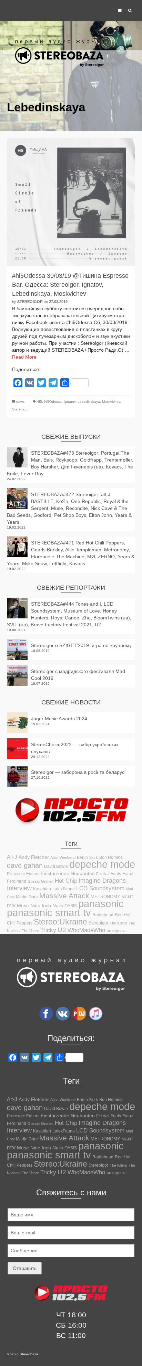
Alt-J (12, 857)
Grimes (47, 881)
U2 (62, 929)
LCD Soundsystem (100, 888)
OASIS (70, 905)
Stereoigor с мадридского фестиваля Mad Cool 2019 (78, 674)
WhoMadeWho (86, 930)
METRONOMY (105, 896)
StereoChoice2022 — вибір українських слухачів (75, 748)
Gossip (34, 881)
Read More (24, 357)
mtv (11, 905)
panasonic (101, 903)
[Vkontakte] (62, 1013)
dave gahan (25, 865)
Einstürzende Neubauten (68, 873)
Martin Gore (27, 896)
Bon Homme (111, 857)
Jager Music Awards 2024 (59, 718)
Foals (116, 873)
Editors (32, 873)
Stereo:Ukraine (60, 921)
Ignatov (69, 402)
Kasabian (42, 888)
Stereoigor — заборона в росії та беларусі (78, 772)
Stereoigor (30, 302)
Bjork (93, 857)
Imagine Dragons (102, 880)
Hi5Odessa (53, 402)
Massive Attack (64, 896)
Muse (23, 905)
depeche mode (102, 864)
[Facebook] (46, 1013)
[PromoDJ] (79, 1013)
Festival (102, 874)
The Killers (118, 923)
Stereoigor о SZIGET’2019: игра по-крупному (81, 645)
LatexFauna (63, 888)
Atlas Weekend (62, 857)
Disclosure (16, 874)
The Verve (30, 931)
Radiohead (102, 914)
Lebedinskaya (89, 402)
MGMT (127, 897)
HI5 (39, 402)
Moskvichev (111, 402)
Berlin (82, 857)
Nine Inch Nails (46, 905)
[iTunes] (96, 1013)
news (20, 402)
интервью (115, 930)
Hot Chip (66, 880)
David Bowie (56, 866)
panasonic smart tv (49, 912)
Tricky (48, 930)
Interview (19, 888)
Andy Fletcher (34, 857)
